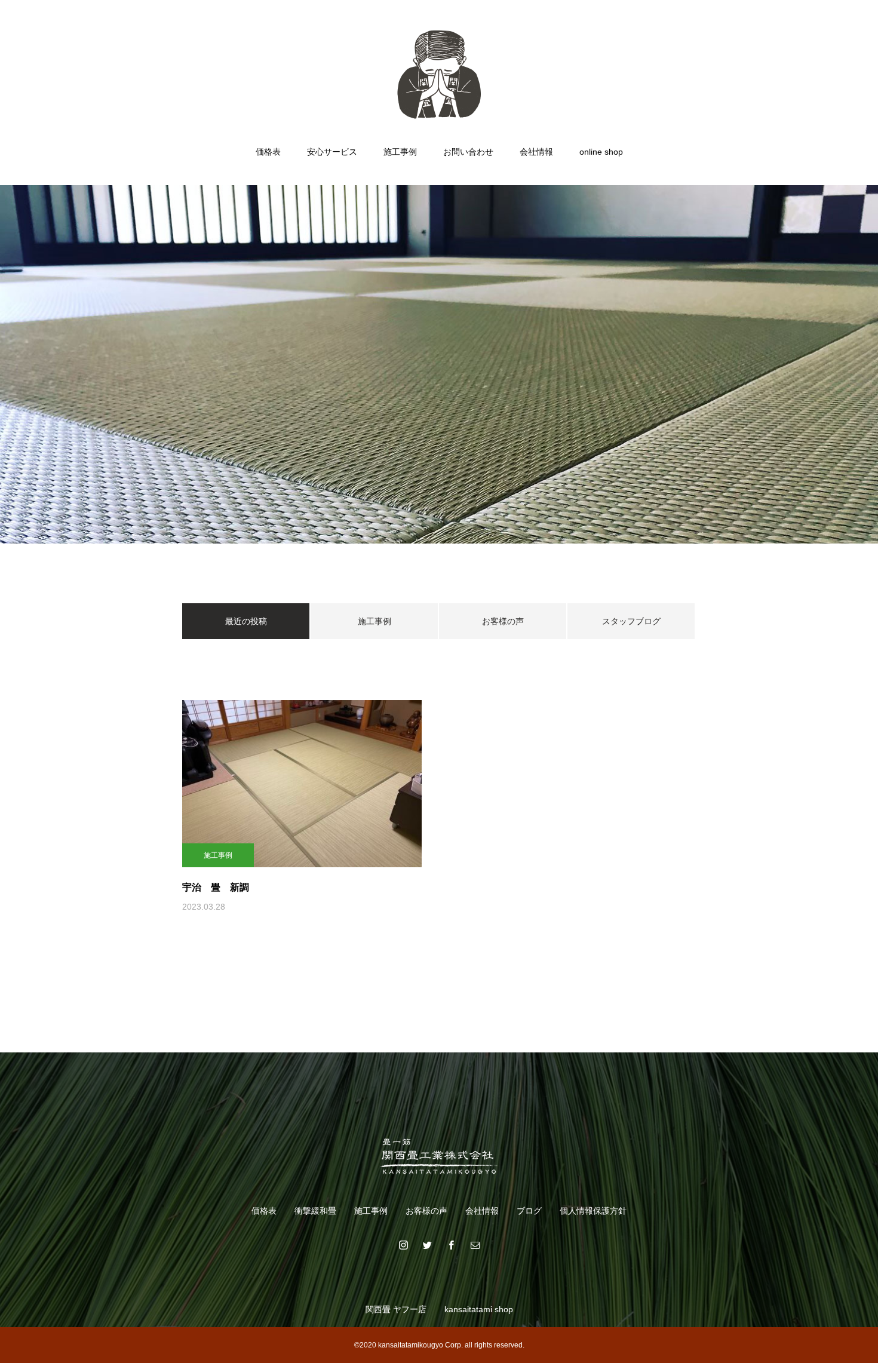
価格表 (268, 151)
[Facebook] (451, 1245)
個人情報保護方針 (593, 1210)
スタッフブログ (631, 621)
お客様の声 (503, 621)
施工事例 (400, 151)
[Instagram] (403, 1245)
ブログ (529, 1210)
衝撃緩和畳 (315, 1210)
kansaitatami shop (478, 1309)
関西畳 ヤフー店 (396, 1309)
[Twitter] (427, 1245)
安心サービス (332, 151)
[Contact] (475, 1245)
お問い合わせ (468, 151)
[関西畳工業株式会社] (439, 74)
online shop (601, 151)
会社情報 (536, 151)
